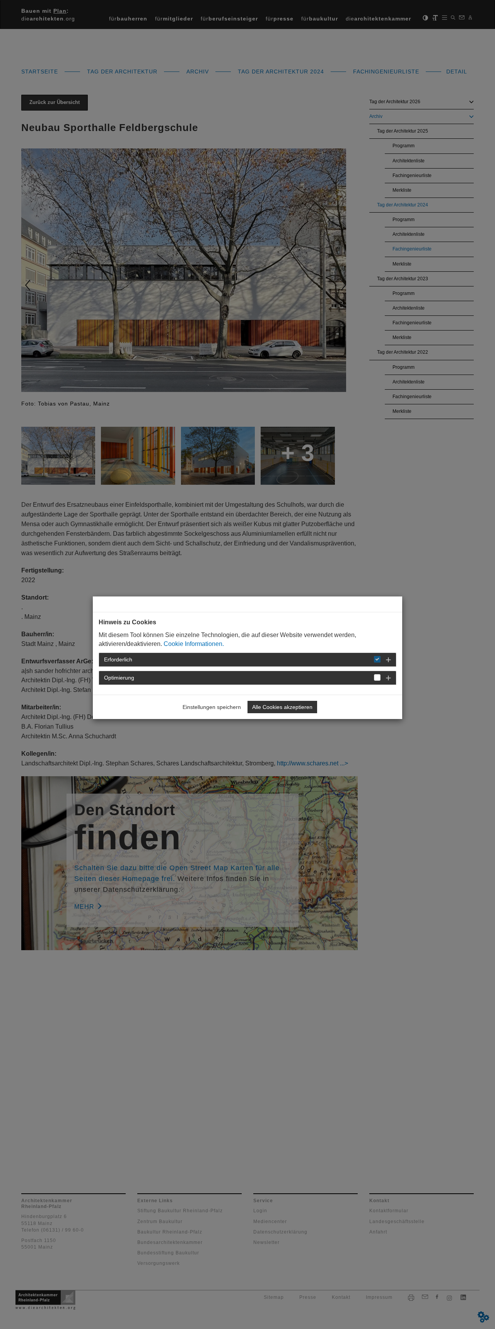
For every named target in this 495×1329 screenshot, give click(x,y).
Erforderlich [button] (118, 659)
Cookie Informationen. (194, 644)
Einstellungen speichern (212, 707)
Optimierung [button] (119, 678)
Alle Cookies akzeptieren (282, 707)
